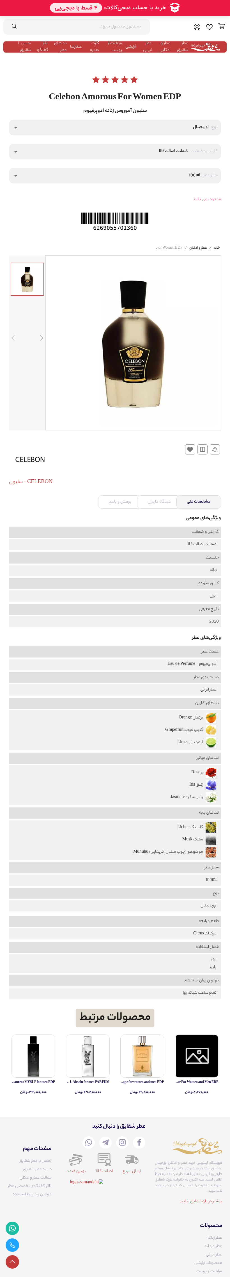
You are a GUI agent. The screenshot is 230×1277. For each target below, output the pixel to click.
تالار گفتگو (42, 47)
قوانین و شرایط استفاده (32, 1194)
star (96, 79)
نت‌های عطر (60, 47)
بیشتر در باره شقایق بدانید (201, 1201)
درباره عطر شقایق (37, 1169)
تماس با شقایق (24, 47)
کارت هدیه (94, 47)
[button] (115, 127)
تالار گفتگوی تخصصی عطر (30, 1186)
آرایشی (130, 47)
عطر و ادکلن (165, 47)
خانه (217, 248)
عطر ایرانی (147, 47)
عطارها (76, 47)
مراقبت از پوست (115, 47)
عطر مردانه (213, 1246)
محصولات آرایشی (208, 1263)
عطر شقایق (182, 47)
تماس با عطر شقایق (35, 1161)
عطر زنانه (215, 1238)
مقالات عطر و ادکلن (36, 1178)
